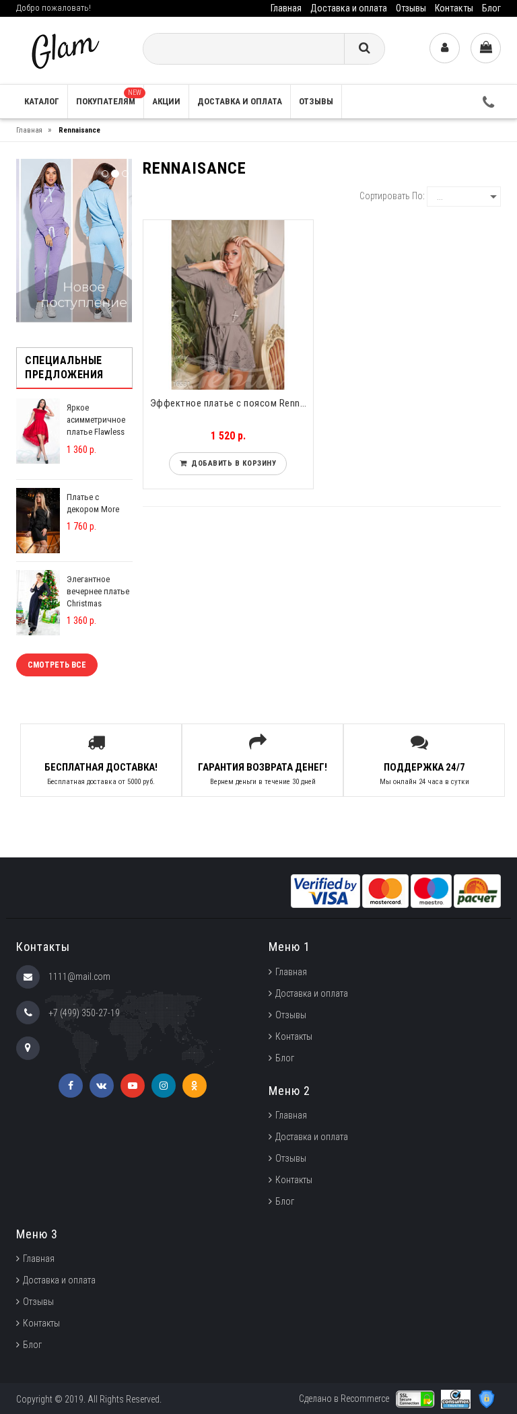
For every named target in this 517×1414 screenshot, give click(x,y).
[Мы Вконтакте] (102, 1085)
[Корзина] (486, 48)
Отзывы (411, 8)
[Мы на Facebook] (71, 1085)
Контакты (454, 8)
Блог (491, 8)
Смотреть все (57, 665)
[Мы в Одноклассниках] (194, 1085)
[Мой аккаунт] (444, 48)
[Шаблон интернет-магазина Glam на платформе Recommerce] (64, 49)
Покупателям (108, 97)
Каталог (41, 101)
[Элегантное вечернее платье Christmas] (38, 602)
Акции (166, 101)
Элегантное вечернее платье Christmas (98, 591)
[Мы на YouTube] (132, 1085)
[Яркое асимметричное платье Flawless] (38, 430)
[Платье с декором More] (38, 520)
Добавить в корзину (231, 463)
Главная (286, 8)
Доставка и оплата (348, 8)
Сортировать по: (392, 195)
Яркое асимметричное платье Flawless (96, 419)
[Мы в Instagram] (163, 1085)
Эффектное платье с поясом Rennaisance (231, 403)
